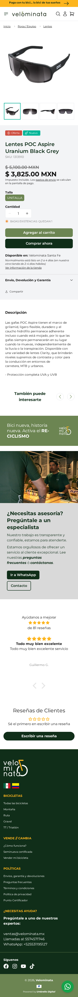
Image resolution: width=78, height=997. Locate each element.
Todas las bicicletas (15, 803)
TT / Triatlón (11, 827)
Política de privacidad (17, 894)
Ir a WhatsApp (23, 575)
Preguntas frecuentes (17, 882)
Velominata (44, 980)
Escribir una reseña (39, 736)
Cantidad (12, 207)
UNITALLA (14, 198)
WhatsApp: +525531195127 (25, 944)
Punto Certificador (15, 900)
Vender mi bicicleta (15, 857)
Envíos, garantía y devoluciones (23, 876)
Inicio (7, 26)
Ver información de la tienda (23, 267)
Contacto (19, 586)
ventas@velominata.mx (24, 934)
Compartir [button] (16, 291)
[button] (58, 13)
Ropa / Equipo (27, 26)
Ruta (6, 815)
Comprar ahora (39, 243)
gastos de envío (46, 179)
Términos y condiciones (18, 888)
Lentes (47, 26)
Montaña (9, 809)
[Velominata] (29, 14)
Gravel (7, 821)
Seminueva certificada (17, 851)
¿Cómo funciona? (14, 845)
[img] (39, 622)
